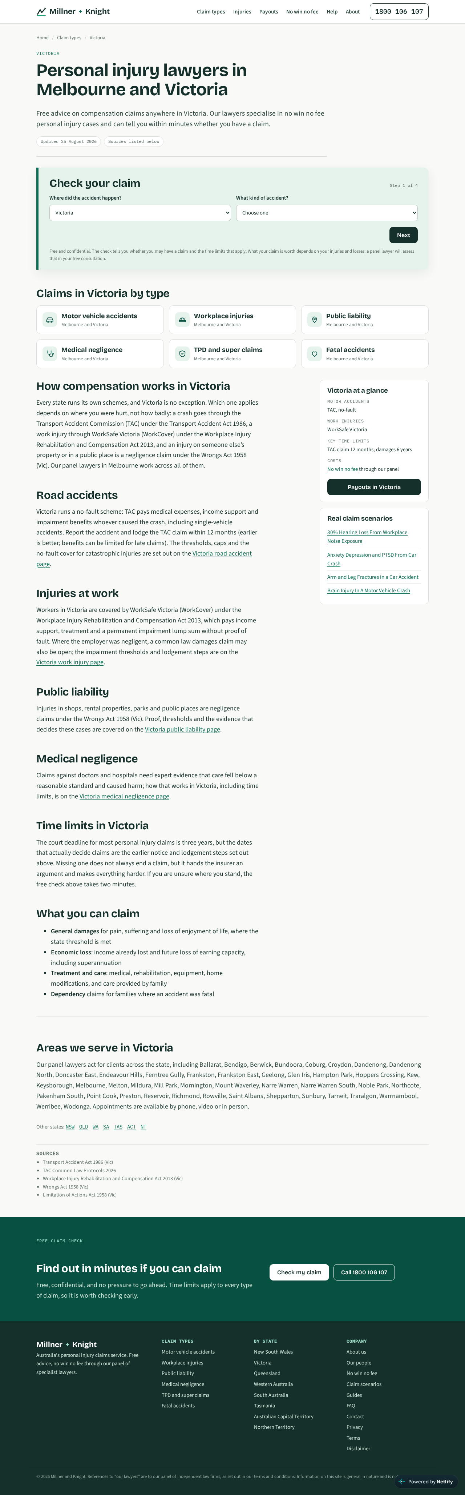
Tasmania (264, 1406)
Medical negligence (183, 1384)
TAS (118, 1126)
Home (42, 37)
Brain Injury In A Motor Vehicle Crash (368, 590)
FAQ (351, 1406)
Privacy (355, 1427)
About (353, 12)
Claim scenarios (364, 1384)
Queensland (267, 1373)
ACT (131, 1126)
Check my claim (299, 1272)
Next (403, 235)
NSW (70, 1126)
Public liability (178, 1373)
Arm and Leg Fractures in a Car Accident (372, 577)
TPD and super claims (185, 1395)
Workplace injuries (182, 1363)
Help (332, 12)
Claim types (211, 12)
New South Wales (273, 1352)
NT (143, 1126)
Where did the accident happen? (85, 198)
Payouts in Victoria (374, 487)
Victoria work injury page (70, 662)
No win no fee (302, 12)
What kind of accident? (262, 198)
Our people (359, 1363)
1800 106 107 (399, 11)
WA (95, 1126)
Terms (353, 1438)
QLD (83, 1126)
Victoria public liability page (182, 729)
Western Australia (273, 1384)
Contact (355, 1416)
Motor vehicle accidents (188, 1352)
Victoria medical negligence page (124, 796)
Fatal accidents (178, 1406)
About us (356, 1352)
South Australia (271, 1395)
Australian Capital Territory (284, 1416)
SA (106, 1126)
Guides (354, 1395)
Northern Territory (274, 1427)
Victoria (97, 37)
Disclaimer (358, 1448)
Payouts (268, 12)
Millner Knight (79, 11)
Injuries (242, 12)
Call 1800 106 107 (364, 1272)
